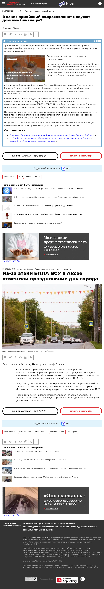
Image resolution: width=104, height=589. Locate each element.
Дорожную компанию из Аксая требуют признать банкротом (40, 460)
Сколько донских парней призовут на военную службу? (38, 223)
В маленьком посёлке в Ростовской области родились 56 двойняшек (43, 206)
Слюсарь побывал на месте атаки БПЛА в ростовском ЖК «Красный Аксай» (46, 477)
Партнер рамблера (46, 579)
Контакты (64, 527)
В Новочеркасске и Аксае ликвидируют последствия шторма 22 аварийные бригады (50, 468)
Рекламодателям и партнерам (84, 527)
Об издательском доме (33, 524)
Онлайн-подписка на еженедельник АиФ (40, 527)
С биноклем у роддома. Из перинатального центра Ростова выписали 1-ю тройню (49, 197)
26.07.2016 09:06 (8, 11)
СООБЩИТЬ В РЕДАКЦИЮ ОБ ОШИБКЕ (38, 530)
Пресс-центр (50, 524)
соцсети (51, 351)
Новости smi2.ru (11, 261)
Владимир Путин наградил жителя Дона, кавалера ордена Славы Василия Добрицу (52, 135)
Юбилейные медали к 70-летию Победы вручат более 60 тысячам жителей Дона (48, 214)
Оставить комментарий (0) (81, 156)
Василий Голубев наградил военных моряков (32, 141)
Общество (17, 28)
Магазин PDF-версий (66, 524)
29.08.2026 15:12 (8, 269)
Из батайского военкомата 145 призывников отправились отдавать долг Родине (50, 138)
